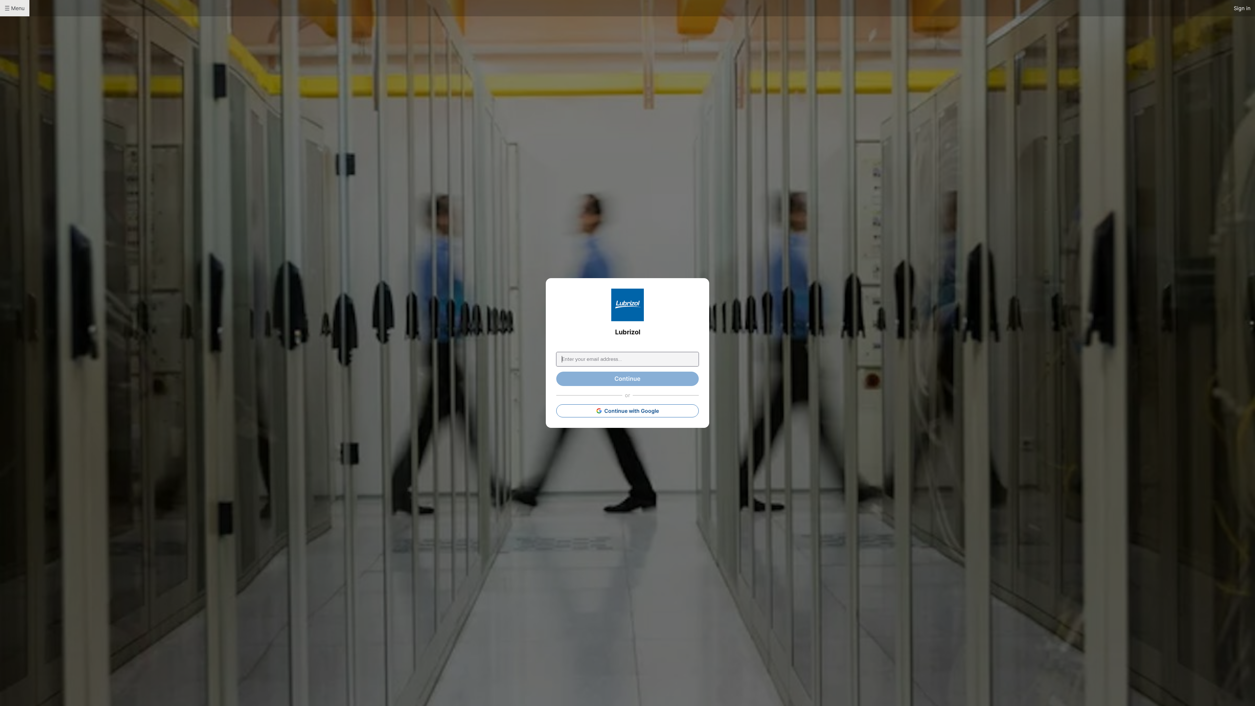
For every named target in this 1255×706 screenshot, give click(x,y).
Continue (627, 378)
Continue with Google (631, 411)
